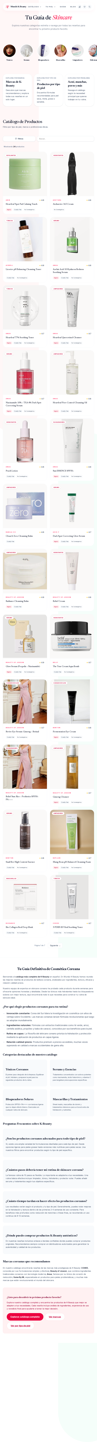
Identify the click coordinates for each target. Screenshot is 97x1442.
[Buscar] (89, 7)
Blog (73, 7)
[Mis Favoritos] (84, 7)
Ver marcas (55, 1317)
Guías (63, 7)
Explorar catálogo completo (25, 1316)
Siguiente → (55, 945)
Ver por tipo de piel (20, 1325)
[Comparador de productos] (79, 7)
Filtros (20, 139)
